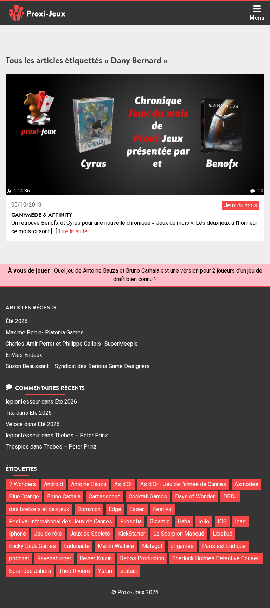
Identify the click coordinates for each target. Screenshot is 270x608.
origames (182, 546)
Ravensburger (54, 558)
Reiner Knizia (95, 558)
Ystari (105, 571)
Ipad (240, 521)
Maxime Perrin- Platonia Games (45, 332)
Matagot (152, 546)
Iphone (17, 533)
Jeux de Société (90, 533)
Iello (203, 521)
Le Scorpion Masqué (178, 533)
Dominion (89, 509)
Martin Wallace (116, 546)
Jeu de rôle (48, 533)
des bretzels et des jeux (39, 509)
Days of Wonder (195, 496)
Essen (137, 509)
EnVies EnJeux (24, 355)
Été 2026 (17, 321)
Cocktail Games (148, 496)
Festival (163, 509)
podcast (19, 558)
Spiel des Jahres (30, 571)
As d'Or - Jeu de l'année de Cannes (183, 484)
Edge (115, 509)
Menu (257, 17)
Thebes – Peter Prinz (81, 435)
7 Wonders (22, 484)
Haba (184, 521)
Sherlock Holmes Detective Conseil (216, 558)
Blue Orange (24, 496)
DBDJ (230, 496)
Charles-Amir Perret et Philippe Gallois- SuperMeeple (72, 343)
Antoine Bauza (88, 484)
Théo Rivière (74, 571)
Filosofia (131, 521)
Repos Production (142, 558)
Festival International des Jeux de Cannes (60, 521)
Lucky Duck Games (32, 546)
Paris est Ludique (224, 546)
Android (53, 484)
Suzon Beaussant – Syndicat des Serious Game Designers (78, 366)
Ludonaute (77, 546)
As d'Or (123, 484)
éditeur (128, 571)
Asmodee (246, 484)
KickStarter (131, 533)
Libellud (222, 533)
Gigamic (159, 521)
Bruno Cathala (64, 496)
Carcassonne (105, 496)
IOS (222, 521)
